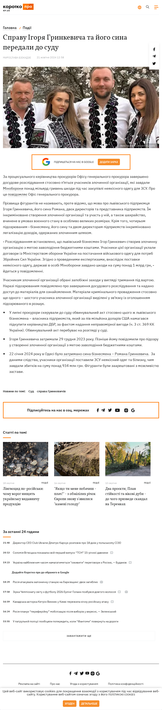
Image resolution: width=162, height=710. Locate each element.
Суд (31, 391)
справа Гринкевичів (51, 391)
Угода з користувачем (84, 684)
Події (44, 483)
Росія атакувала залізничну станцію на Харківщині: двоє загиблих (55, 582)
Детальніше (89, 703)
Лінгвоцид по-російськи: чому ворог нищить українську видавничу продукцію (23, 496)
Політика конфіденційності (126, 684)
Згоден (69, 703)
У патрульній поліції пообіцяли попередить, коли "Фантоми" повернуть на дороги (65, 621)
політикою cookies (121, 694)
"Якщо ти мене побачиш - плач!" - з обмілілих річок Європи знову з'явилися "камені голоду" (75, 496)
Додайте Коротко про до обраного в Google (40, 572)
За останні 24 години (21, 531)
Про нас (55, 684)
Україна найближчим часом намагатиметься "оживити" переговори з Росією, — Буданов (70, 562)
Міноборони (13, 188)
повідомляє (17, 194)
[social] (98, 410)
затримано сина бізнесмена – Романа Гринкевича (105, 354)
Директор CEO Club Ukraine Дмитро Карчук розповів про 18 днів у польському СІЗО (67, 543)
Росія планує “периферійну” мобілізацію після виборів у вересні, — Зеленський (64, 611)
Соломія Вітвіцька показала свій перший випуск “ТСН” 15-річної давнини (60, 552)
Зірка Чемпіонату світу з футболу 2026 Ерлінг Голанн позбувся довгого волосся (64, 592)
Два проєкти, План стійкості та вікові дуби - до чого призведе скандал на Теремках (126, 496)
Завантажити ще (79, 635)
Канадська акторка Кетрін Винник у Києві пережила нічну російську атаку (61, 601)
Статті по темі (15, 432)
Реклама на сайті (29, 684)
